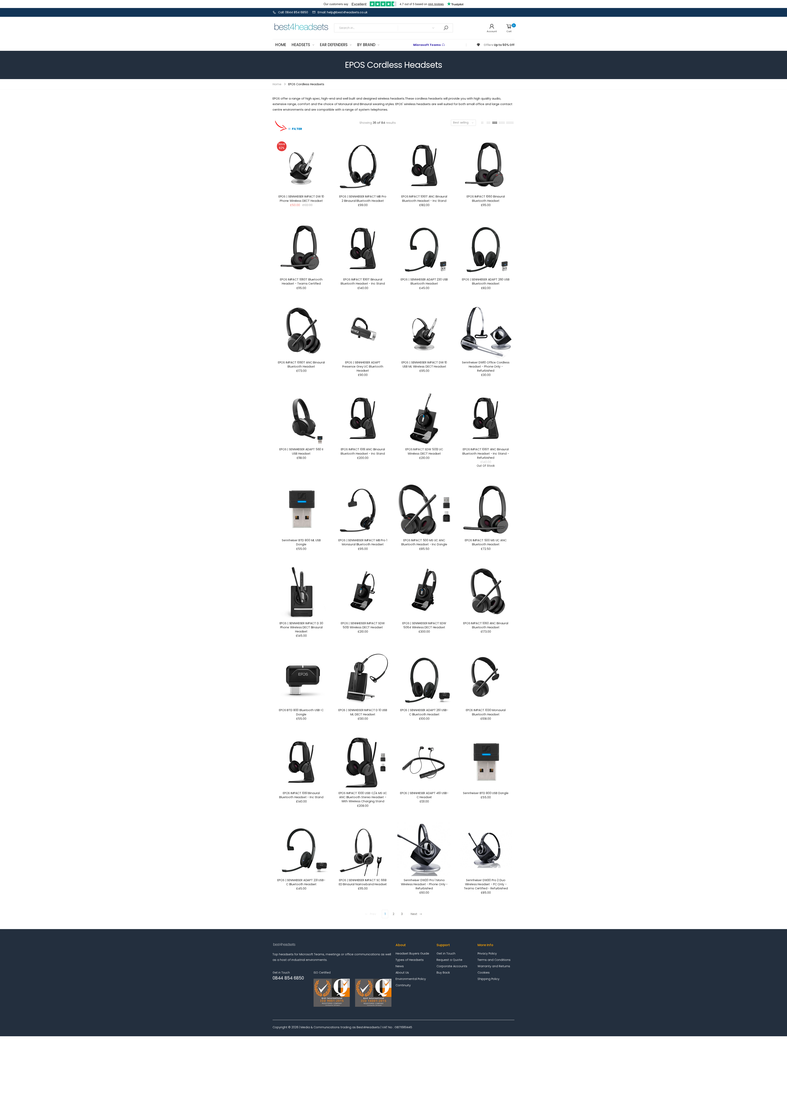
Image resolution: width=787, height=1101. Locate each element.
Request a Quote (449, 960)
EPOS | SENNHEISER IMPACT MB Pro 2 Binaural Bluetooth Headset (362, 198)
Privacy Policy (487, 953)
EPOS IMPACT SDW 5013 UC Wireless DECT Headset (424, 451)
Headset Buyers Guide (412, 953)
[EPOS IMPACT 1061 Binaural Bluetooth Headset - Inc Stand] (301, 762)
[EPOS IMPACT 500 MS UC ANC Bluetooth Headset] (485, 509)
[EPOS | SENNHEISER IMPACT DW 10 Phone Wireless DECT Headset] (301, 166)
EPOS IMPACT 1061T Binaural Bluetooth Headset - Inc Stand (363, 281)
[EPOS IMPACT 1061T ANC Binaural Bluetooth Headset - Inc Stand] (424, 166)
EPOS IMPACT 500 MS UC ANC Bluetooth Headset (485, 542)
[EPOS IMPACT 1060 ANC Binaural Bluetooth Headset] (485, 592)
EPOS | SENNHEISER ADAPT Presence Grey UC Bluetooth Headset (362, 366)
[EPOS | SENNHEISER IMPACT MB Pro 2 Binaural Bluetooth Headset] (362, 166)
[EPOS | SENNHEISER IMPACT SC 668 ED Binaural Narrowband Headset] (362, 849)
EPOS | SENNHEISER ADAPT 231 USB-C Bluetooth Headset (301, 882)
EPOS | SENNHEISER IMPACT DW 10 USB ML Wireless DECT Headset (424, 364)
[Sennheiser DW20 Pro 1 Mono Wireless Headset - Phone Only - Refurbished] (424, 849)
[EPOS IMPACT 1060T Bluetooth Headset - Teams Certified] (301, 248)
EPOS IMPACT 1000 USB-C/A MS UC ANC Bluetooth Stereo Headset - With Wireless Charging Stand (363, 797)
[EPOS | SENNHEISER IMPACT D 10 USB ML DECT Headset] (362, 679)
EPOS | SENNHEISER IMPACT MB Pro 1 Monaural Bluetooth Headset (362, 542)
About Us (402, 972)
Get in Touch (446, 953)
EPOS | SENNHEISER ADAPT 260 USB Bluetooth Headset (486, 281)
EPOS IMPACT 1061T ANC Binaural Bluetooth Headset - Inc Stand (424, 198)
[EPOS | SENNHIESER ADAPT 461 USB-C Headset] (424, 762)
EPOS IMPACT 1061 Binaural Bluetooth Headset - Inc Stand (301, 795)
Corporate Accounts (452, 966)
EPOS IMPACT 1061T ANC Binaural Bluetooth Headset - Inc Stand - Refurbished (485, 453)
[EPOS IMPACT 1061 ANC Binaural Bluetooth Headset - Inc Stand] (362, 418)
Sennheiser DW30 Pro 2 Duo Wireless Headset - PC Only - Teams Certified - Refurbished (486, 884)
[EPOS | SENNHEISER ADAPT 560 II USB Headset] (301, 418)
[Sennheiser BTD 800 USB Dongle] (485, 762)
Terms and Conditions (494, 960)
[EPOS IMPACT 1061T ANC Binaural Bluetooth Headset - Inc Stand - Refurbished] (485, 418)
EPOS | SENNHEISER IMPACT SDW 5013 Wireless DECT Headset (363, 625)
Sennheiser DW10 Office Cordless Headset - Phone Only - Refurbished (486, 366)
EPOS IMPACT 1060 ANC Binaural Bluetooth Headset (485, 625)
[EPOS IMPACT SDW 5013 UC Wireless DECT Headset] (424, 418)
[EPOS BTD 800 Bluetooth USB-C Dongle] (301, 679)
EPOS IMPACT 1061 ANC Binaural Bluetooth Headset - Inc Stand (363, 451)
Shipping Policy (488, 979)
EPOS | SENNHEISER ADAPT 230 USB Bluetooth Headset (424, 281)
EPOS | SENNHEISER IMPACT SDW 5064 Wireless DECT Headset (424, 625)
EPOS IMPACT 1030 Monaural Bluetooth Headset (486, 712)
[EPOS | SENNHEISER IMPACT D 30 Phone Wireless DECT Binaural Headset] (301, 592)
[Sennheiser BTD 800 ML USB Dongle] (301, 509)
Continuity (403, 985)
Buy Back (443, 972)
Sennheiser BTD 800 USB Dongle (485, 793)
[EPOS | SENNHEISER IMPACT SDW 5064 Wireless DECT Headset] (424, 592)
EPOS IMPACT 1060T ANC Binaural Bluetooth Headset (301, 364)
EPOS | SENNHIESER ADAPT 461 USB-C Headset (424, 795)
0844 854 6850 (288, 978)
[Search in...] (446, 28)
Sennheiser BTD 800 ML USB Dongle (301, 542)
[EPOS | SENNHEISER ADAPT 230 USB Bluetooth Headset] (424, 248)
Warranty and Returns (494, 966)
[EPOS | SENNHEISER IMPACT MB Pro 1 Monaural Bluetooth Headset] (362, 509)
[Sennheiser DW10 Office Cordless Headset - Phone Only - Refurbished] (485, 331)
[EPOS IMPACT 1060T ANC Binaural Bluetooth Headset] (301, 331)
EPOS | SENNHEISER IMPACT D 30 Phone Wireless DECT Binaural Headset (301, 627)
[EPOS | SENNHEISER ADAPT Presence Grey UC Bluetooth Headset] (362, 331)
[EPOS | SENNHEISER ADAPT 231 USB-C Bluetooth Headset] (301, 849)
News (400, 966)
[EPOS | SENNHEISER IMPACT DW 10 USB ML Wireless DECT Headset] (424, 331)
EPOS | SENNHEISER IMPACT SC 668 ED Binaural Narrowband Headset (363, 882)
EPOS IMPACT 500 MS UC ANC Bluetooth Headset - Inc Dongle (424, 542)
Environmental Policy (411, 979)
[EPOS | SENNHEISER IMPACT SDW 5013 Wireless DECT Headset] (362, 592)
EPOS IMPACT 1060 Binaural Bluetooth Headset (486, 198)
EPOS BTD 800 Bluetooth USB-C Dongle (301, 712)
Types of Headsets (410, 960)
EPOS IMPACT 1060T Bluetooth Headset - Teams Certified (301, 281)
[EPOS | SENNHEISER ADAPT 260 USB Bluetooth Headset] (485, 248)
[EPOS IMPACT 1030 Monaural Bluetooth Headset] (485, 679)
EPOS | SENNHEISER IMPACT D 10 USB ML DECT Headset (362, 712)
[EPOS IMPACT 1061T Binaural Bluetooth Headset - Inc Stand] (362, 248)
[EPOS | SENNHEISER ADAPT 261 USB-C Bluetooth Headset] (424, 679)
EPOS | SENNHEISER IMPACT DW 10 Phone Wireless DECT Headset (301, 198)
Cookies (484, 972)
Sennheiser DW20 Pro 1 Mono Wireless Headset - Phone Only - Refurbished (424, 884)
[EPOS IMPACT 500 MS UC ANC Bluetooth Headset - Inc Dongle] (424, 509)
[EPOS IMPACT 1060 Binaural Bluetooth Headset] (485, 166)
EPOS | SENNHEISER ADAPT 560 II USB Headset (301, 451)
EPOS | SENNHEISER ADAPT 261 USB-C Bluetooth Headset (424, 712)
